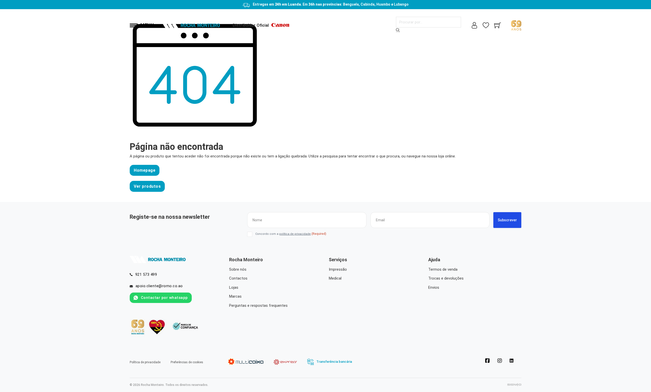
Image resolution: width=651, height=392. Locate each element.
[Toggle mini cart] (497, 25)
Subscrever (507, 220)
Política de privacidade (145, 362)
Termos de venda (442, 269)
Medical (335, 278)
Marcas (235, 296)
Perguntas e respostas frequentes (258, 305)
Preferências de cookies (187, 362)
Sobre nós (237, 269)
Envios (433, 287)
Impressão (338, 269)
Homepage (144, 170)
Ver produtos (147, 186)
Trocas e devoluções (446, 278)
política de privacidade (295, 234)
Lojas (233, 287)
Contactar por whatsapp (164, 297)
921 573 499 (146, 274)
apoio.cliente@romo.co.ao (159, 286)
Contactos (238, 278)
